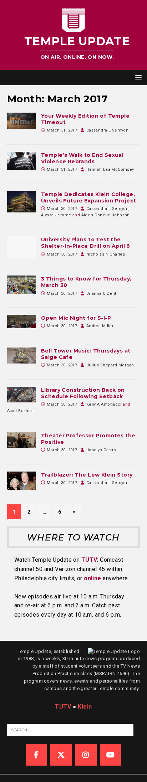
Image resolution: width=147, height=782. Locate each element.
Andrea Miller (99, 326)
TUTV (89, 559)
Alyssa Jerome (56, 215)
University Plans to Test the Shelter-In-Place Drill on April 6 (85, 242)
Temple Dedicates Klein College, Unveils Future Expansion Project (88, 197)
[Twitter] (61, 755)
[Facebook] (36, 755)
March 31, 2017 (62, 130)
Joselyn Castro (101, 450)
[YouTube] (110, 755)
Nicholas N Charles (105, 254)
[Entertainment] (21, 356)
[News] (21, 161)
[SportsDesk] (21, 121)
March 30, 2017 (62, 208)
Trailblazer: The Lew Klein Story (86, 475)
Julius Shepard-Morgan (110, 365)
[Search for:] (70, 729)
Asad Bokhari (20, 410)
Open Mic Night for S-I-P (76, 318)
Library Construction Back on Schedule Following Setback (83, 393)
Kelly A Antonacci (104, 404)
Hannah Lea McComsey (110, 169)
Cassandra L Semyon (107, 130)
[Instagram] (86, 755)
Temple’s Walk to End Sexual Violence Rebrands (82, 158)
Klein (85, 706)
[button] (137, 77)
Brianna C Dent (101, 293)
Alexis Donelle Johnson (105, 215)
